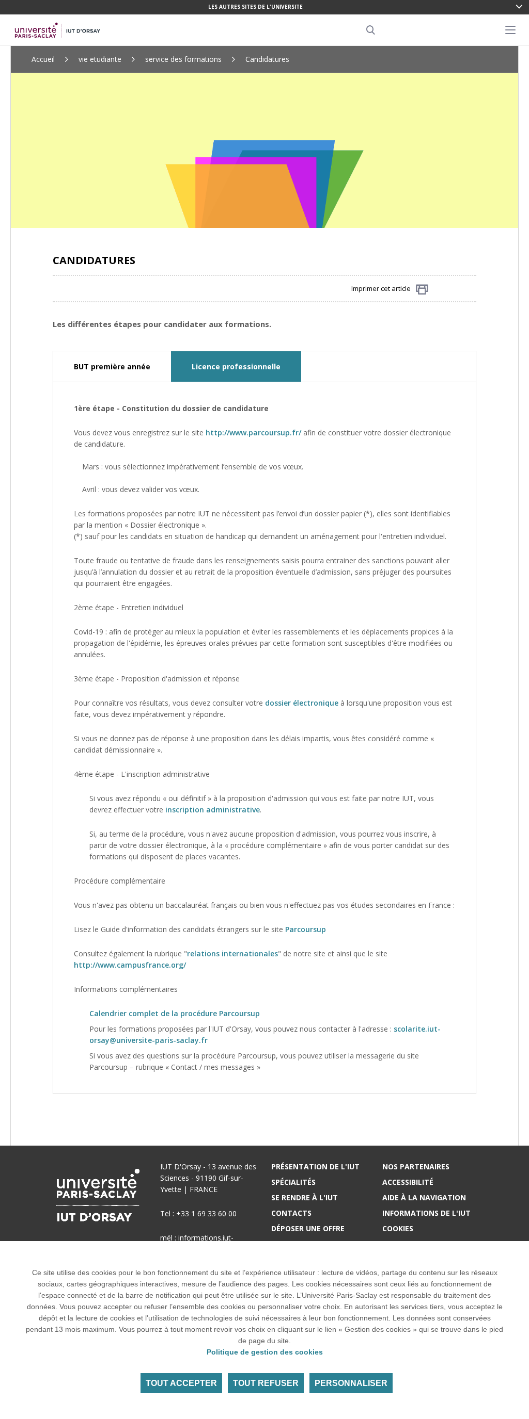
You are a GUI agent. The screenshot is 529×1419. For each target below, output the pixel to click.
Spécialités (293, 1182)
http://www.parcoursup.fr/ (253, 432)
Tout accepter (181, 1383)
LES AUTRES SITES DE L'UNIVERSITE (255, 6)
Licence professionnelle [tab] (236, 366)
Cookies (397, 1228)
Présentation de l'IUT (315, 1166)
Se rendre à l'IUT (304, 1197)
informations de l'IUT (426, 1213)
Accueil (43, 59)
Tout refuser (266, 1383)
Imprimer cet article (381, 288)
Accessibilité (407, 1182)
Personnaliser (351, 1383)
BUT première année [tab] (112, 366)
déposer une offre (308, 1228)
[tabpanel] (264, 738)
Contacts (291, 1213)
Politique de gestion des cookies (265, 1352)
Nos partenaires (415, 1166)
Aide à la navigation (424, 1197)
